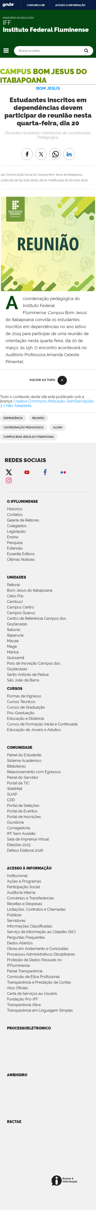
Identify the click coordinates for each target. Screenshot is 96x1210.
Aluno (57, 427)
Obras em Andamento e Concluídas (38, 948)
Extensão (15, 548)
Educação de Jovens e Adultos (34, 730)
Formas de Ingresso (24, 696)
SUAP (12, 794)
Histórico (14, 509)
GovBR (8, 5)
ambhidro (17, 1075)
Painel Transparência (24, 971)
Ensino (12, 537)
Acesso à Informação (29, 868)
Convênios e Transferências (30, 898)
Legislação (16, 531)
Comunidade (19, 747)
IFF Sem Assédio (21, 833)
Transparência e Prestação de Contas (39, 982)
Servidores (16, 920)
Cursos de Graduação (26, 707)
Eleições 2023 (19, 845)
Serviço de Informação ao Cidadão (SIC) (41, 932)
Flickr (63, 472)
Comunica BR (36, 5)
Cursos (14, 688)
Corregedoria (18, 828)
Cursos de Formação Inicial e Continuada (42, 724)
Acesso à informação (70, 5)
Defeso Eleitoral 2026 (25, 850)
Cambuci (15, 601)
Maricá (13, 652)
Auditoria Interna (21, 892)
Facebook (45, 472)
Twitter (9, 472)
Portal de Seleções (23, 805)
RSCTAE (14, 1121)
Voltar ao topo (42, 380)
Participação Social (23, 887)
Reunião (38, 418)
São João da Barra (23, 680)
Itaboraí (13, 629)
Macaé (13, 641)
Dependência (13, 418)
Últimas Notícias (21, 559)
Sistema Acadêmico (24, 760)
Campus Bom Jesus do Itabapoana (28, 436)
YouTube (27, 472)
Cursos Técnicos (21, 701)
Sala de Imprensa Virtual (28, 839)
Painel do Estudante (24, 755)
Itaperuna (15, 635)
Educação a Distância (25, 718)
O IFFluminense (22, 501)
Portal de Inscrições (24, 817)
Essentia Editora (20, 554)
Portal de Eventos (22, 811)
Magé (12, 646)
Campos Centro (20, 607)
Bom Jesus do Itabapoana (29, 590)
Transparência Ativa (24, 1005)
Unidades (16, 577)
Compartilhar (55, 151)
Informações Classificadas (29, 926)
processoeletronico (29, 1028)
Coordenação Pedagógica (23, 427)
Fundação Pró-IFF (22, 999)
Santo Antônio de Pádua (28, 674)
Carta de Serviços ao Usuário (32, 993)
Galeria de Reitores (23, 520)
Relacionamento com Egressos (34, 772)
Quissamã (15, 658)
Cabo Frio (15, 596)
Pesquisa (15, 542)
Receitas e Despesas (24, 904)
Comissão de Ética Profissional (33, 977)
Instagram (9, 480)
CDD (11, 800)
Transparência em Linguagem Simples (40, 1010)
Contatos (15, 514)
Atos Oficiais (17, 988)
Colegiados (17, 526)
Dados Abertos (20, 943)
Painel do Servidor (22, 777)
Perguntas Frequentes (26, 937)
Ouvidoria (15, 822)
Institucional (17, 875)
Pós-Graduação (20, 713)
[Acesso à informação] (65, 1181)
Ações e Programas (24, 881)
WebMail (14, 788)
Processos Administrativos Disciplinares (41, 954)
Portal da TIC (18, 783)
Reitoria (13, 585)
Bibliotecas (16, 766)
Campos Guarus (21, 613)
